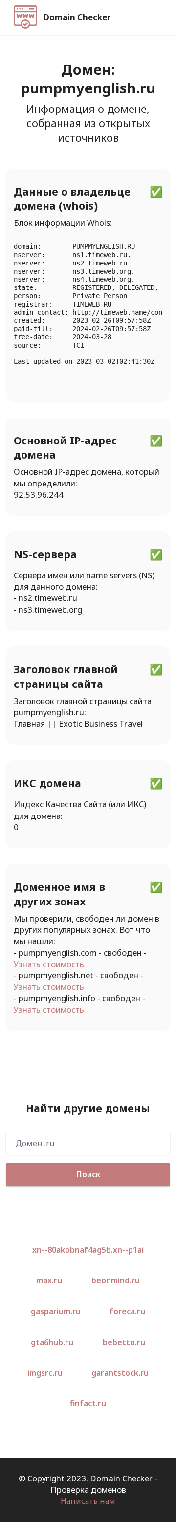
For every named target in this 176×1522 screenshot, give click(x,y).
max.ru (49, 1280)
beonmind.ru (115, 1280)
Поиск (88, 1174)
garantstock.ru (120, 1373)
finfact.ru (88, 1403)
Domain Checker (77, 17)
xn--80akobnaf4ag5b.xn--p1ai (88, 1249)
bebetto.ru (124, 1342)
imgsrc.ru (45, 1373)
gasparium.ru (56, 1311)
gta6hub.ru (52, 1342)
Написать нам (88, 1501)
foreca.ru (127, 1311)
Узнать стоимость (49, 964)
